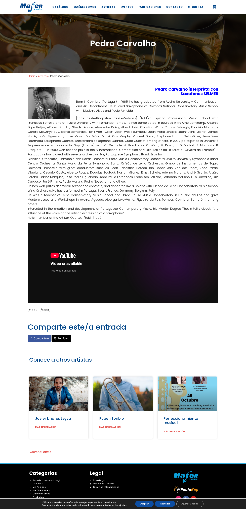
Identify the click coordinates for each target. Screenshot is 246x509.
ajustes (123, 505)
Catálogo (60, 7)
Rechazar (165, 503)
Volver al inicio (40, 452)
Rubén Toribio (111, 418)
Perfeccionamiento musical (180, 420)
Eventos (126, 7)
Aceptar (144, 503)
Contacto (174, 7)
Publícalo (63, 338)
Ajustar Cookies (189, 503)
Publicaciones (150, 7)
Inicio (32, 76)
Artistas (108, 7)
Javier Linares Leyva (53, 418)
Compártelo (41, 338)
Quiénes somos (85, 7)
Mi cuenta (195, 7)
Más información (46, 427)
